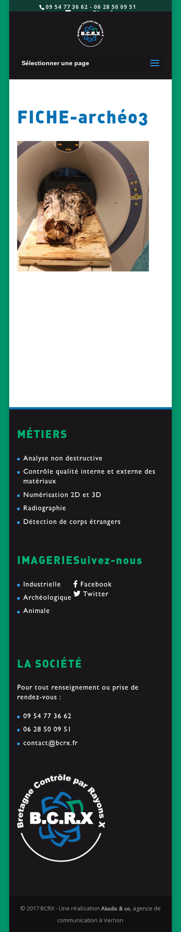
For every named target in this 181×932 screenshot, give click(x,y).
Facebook (95, 585)
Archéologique (47, 598)
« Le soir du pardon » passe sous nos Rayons (90, 365)
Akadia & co (115, 909)
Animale (36, 611)
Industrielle (42, 585)
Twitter (95, 594)
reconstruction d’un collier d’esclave (77, 316)
